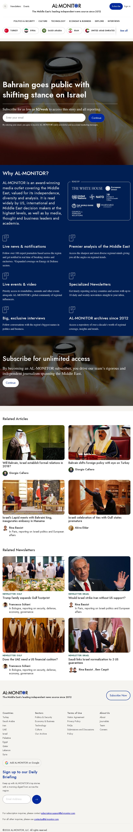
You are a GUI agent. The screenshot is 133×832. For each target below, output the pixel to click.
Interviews (114, 21)
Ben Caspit (102, 669)
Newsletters (15, 6)
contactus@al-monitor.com (46, 819)
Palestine (7, 738)
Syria (5, 754)
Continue (11, 383)
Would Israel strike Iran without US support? (97, 598)
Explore (99, 21)
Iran (4, 725)
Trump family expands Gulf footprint (26, 598)
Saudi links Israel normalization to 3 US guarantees (93, 661)
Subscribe (116, 6)
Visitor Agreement (75, 717)
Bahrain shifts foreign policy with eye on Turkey (98, 463)
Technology (58, 21)
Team (102, 725)
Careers (103, 729)
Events (26, 6)
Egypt (5, 742)
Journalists (104, 721)
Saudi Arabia (9, 721)
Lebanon (7, 750)
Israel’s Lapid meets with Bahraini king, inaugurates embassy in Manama (27, 519)
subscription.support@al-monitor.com (58, 813)
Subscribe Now (118, 695)
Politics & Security (24, 21)
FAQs (70, 725)
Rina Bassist (86, 669)
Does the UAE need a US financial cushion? (30, 659)
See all (124, 30)
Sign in (127, 6)
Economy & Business (80, 21)
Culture (42, 21)
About (102, 717)
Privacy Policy (73, 721)
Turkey (6, 717)
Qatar (5, 746)
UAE (5, 729)
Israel (5, 733)
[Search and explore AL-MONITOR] (5, 6)
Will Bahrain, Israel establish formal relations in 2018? (33, 465)
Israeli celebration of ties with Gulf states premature (94, 519)
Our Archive (41, 733)
